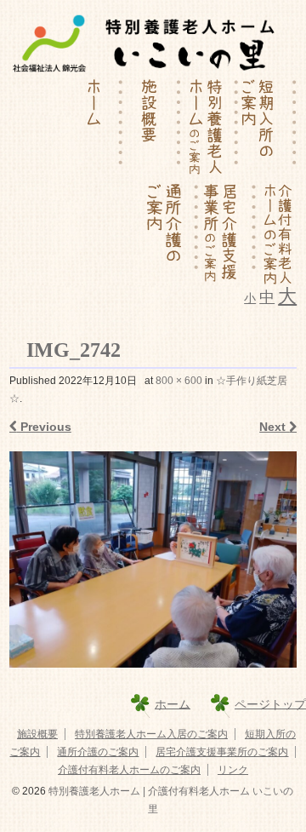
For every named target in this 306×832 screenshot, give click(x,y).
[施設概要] (152, 128)
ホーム (172, 703)
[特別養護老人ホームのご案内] (210, 128)
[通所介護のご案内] (170, 233)
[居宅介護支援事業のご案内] (228, 233)
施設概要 (37, 734)
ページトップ (270, 703)
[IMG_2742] (153, 559)
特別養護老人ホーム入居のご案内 (151, 734)
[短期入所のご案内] (268, 128)
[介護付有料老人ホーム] (277, 233)
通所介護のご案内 (98, 752)
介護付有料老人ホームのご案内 (129, 770)
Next (274, 426)
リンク (233, 770)
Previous (44, 426)
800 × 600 (179, 381)
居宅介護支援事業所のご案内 (222, 752)
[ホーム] (94, 128)
